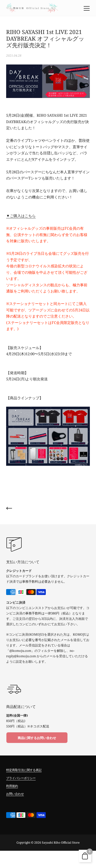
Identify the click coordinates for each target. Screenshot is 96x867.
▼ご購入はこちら (21, 215)
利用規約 (12, 786)
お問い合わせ (15, 794)
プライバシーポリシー (21, 778)
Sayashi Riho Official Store (61, 842)
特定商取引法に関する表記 (24, 770)
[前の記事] (9, 509)
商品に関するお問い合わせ (37, 738)
